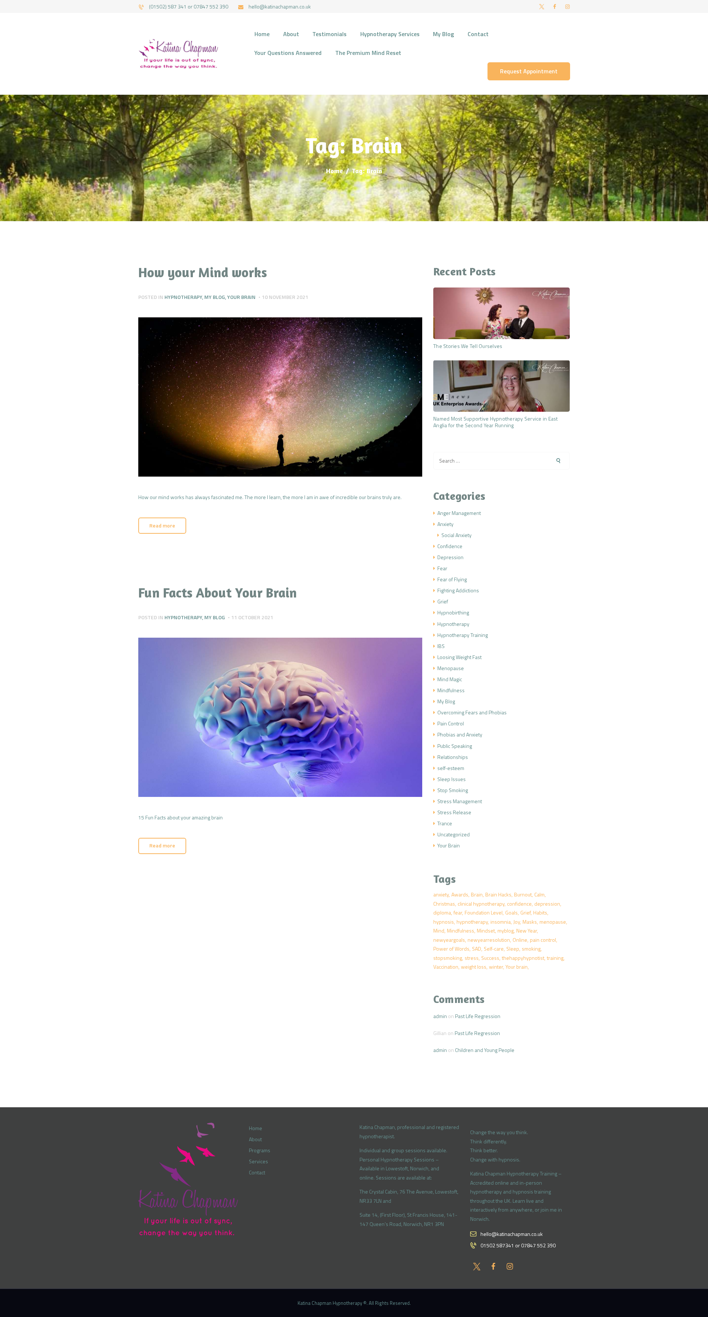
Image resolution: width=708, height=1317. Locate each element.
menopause (552, 922)
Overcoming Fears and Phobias (472, 712)
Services (258, 1161)
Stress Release (454, 812)
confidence (519, 903)
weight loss (473, 967)
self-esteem (450, 768)
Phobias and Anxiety (459, 734)
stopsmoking (447, 958)
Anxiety (445, 524)
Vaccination (445, 967)
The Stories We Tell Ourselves (467, 346)
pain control (543, 940)
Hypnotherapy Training (462, 635)
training (555, 958)
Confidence (449, 546)
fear (458, 912)
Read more (162, 525)
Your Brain (241, 297)
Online (520, 940)
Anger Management (459, 513)
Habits (540, 912)
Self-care (494, 948)
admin (440, 1016)
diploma (442, 912)
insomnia (500, 922)
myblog (505, 930)
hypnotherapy (472, 922)
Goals (511, 912)
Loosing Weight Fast (459, 657)
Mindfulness (451, 690)
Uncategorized (453, 834)
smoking (531, 948)
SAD (476, 948)
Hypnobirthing (453, 612)
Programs (259, 1150)
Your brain (517, 967)
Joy (516, 922)
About (255, 1139)
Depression (450, 557)
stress (472, 958)
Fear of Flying (452, 579)
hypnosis (443, 922)
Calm (539, 894)
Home (334, 171)
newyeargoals (449, 940)
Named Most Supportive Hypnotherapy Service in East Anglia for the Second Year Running (495, 421)
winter (496, 967)
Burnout (523, 894)
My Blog (214, 297)
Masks (530, 922)
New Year (526, 930)
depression (547, 903)
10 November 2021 (285, 297)
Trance (444, 823)
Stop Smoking (452, 790)
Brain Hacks (498, 894)
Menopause (450, 668)
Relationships (452, 757)
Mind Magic (449, 679)
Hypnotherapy (183, 297)
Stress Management (459, 801)
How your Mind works (202, 272)
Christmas (444, 903)
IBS (441, 646)
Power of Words (451, 948)
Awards (459, 894)
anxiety (441, 894)
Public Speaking (454, 746)
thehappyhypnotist (523, 958)
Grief (442, 601)
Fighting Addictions (458, 590)
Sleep (512, 948)
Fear (442, 568)
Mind (438, 930)
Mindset (486, 930)
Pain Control (450, 723)
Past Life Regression (477, 1016)
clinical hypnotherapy (481, 903)
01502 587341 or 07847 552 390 (518, 1245)
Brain (477, 894)
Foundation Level (484, 912)
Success (490, 958)
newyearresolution (489, 940)
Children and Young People (484, 1050)
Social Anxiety (456, 535)
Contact (257, 1172)
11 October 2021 (252, 617)
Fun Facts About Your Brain (217, 592)
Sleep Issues (451, 779)
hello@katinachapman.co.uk (511, 1234)
